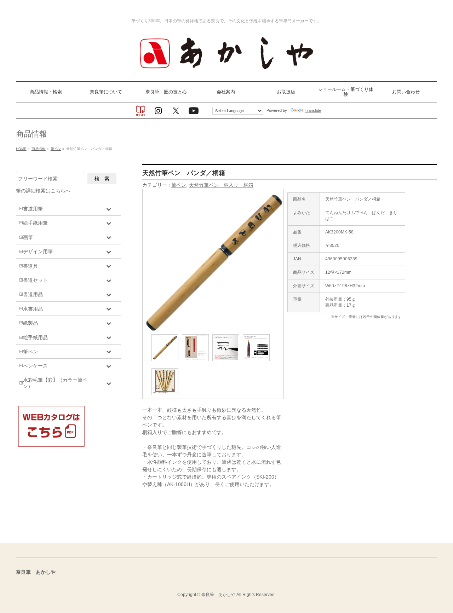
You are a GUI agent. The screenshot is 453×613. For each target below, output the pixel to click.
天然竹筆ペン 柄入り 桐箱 (221, 185)
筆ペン (178, 185)
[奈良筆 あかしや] (226, 68)
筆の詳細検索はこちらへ (43, 190)
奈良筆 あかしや (218, 594)
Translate (313, 110)
